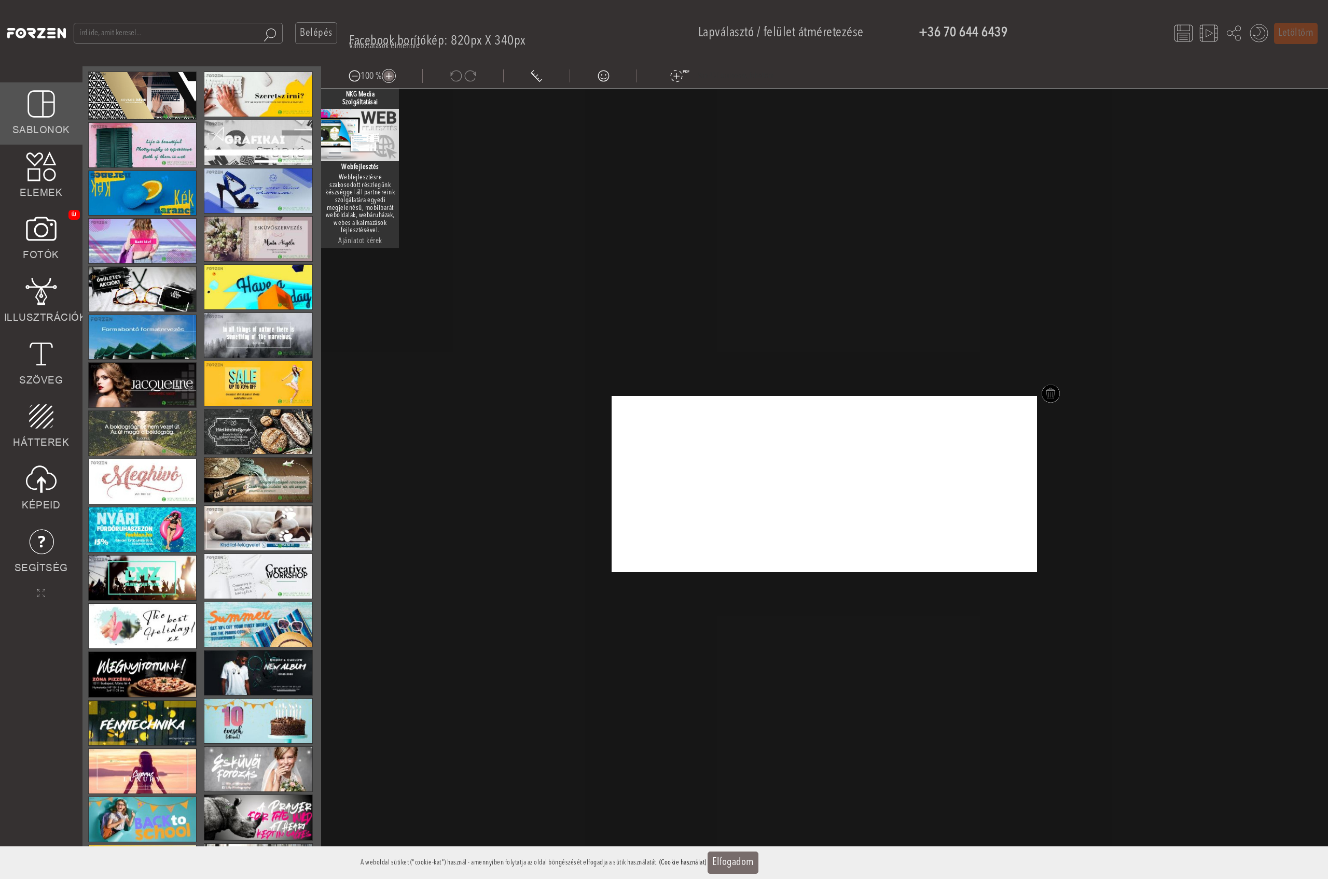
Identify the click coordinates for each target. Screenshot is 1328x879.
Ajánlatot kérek (360, 241)
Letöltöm (1295, 33)
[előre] (470, 75)
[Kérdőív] (603, 75)
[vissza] (455, 75)
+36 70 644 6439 (963, 32)
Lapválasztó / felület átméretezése (781, 32)
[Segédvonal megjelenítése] (536, 75)
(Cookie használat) (683, 862)
